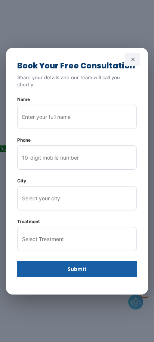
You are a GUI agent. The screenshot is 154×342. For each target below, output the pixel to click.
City (21, 181)
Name (23, 99)
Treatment (28, 221)
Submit (77, 268)
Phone (24, 140)
